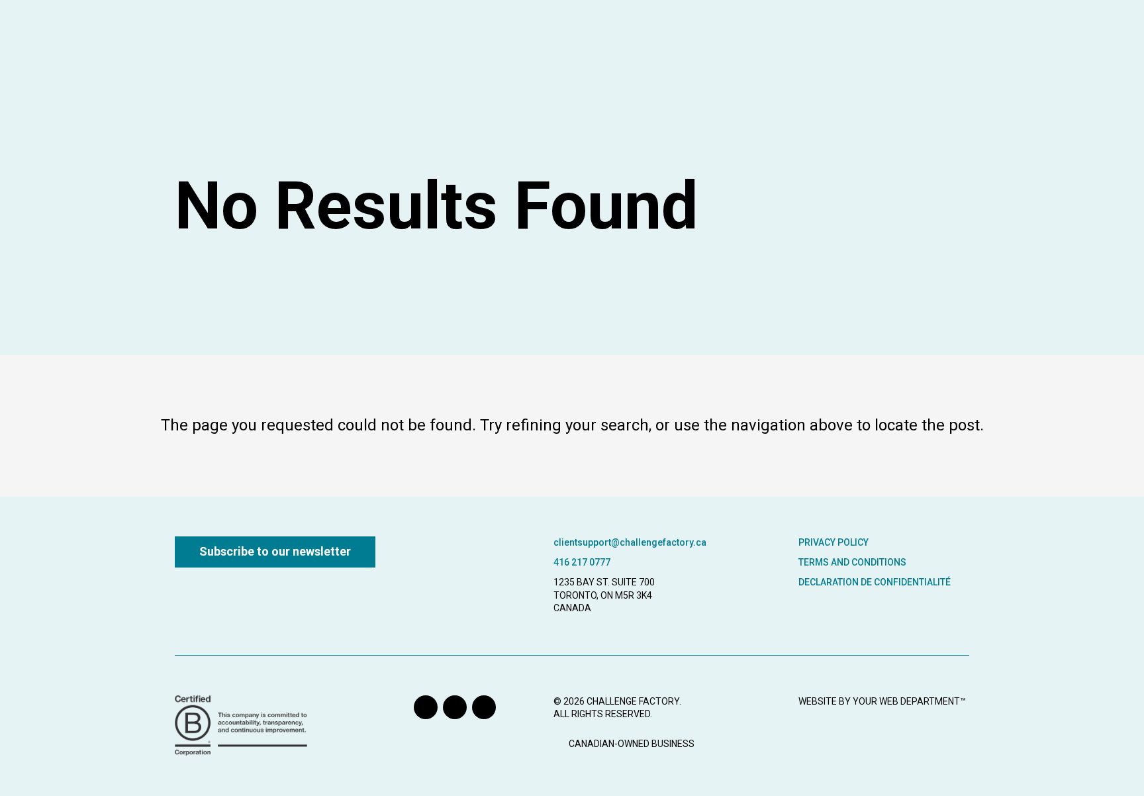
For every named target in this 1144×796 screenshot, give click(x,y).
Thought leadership (781, 34)
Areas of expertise (650, 34)
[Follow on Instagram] (455, 707)
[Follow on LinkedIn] (426, 707)
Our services (538, 34)
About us (887, 34)
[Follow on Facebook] (484, 707)
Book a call (1076, 35)
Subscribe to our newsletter (275, 551)
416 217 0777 (581, 562)
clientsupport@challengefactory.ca (629, 542)
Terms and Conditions (852, 562)
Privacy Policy (833, 542)
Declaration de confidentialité (874, 582)
